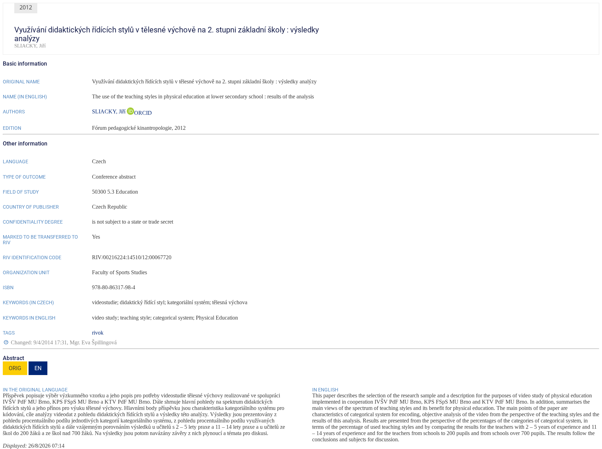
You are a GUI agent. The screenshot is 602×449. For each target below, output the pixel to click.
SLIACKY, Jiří (109, 111)
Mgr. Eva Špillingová (93, 342)
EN (37, 368)
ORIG (15, 368)
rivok (97, 333)
